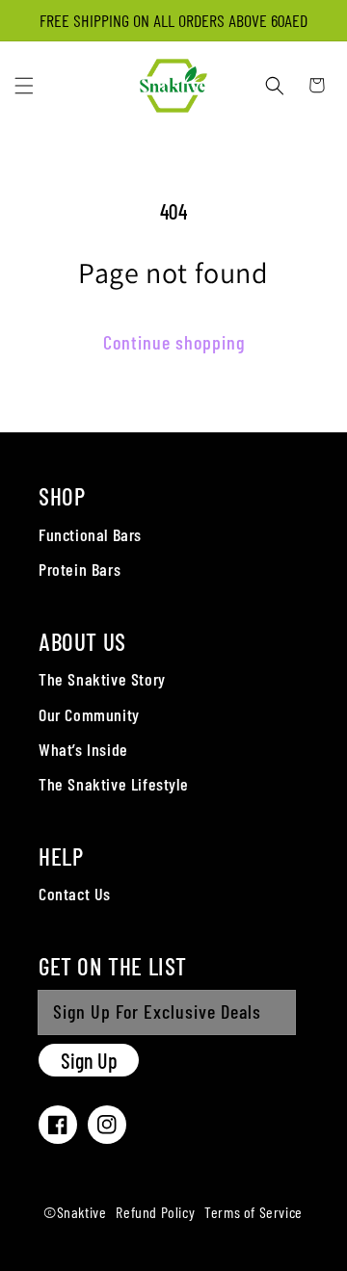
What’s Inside (83, 749)
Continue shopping (174, 341)
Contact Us (75, 893)
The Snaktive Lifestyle (113, 783)
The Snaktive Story (102, 678)
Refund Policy (155, 1212)
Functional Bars (90, 534)
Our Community (89, 714)
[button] (24, 86)
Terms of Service (253, 1212)
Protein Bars (79, 569)
